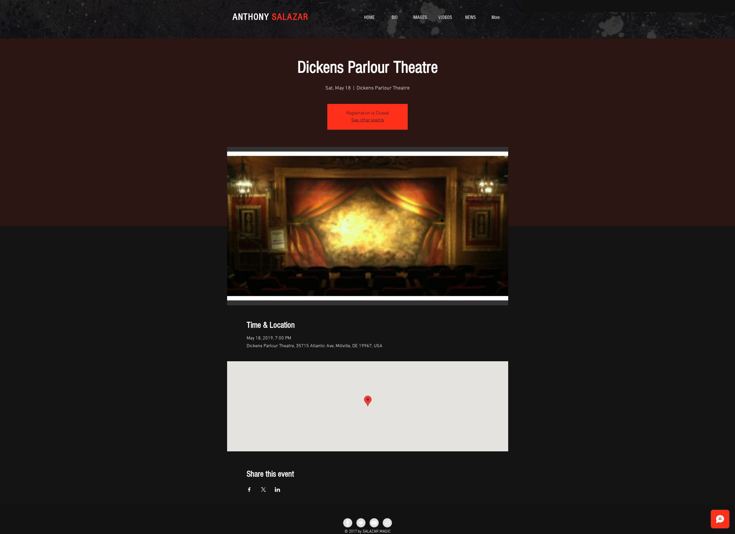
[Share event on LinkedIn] (277, 489)
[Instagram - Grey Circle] (387, 522)
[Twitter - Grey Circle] (360, 522)
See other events (367, 120)
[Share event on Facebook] (249, 489)
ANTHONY (270, 16)
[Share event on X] (263, 489)
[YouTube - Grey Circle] (374, 522)
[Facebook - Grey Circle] (347, 522)
